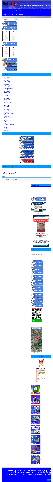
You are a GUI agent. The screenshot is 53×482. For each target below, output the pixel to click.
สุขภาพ (5, 103)
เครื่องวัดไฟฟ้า (7, 85)
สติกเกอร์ (6, 120)
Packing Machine (8, 115)
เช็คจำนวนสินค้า (43, 11)
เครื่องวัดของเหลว (8, 84)
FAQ (44, 7)
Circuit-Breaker (7, 91)
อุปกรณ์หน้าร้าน (7, 83)
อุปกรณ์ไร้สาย (7, 117)
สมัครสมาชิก (28, 7)
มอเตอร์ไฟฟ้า (7, 99)
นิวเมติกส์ (6, 101)
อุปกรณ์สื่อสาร (7, 105)
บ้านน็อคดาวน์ (7, 77)
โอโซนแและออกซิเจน (9, 124)
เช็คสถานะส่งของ (23, 11)
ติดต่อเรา (21, 14)
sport (5, 123)
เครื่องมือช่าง (7, 121)
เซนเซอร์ (6, 96)
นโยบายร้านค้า (14, 14)
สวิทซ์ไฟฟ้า (6, 98)
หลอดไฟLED (7, 109)
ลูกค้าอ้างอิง (6, 14)
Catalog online (41, 213)
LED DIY (6, 126)
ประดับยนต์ (6, 128)
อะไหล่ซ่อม (6, 78)
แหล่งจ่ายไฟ (6, 110)
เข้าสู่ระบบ (48, 7)
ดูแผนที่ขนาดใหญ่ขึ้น (36, 353)
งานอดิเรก (6, 116)
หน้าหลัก (5, 11)
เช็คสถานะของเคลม (33, 11)
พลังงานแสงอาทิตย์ (8, 108)
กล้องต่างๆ (6, 106)
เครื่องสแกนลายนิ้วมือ (8, 113)
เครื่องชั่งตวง (7, 81)
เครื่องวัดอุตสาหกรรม (8, 88)
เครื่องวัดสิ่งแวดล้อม (8, 87)
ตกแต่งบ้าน (6, 80)
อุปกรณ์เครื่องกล (7, 102)
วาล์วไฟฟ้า (6, 95)
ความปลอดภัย (7, 112)
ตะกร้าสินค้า (34, 7)
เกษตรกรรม (6, 119)
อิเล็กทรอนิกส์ (7, 92)
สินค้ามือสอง (7, 130)
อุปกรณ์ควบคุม (7, 94)
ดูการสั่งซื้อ (40, 7)
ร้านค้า (7, 170)
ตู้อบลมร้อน (6, 127)
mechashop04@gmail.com (37, 254)
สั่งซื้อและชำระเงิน (14, 11)
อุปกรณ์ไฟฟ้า (7, 90)
